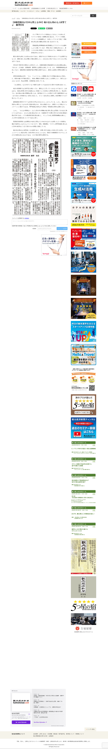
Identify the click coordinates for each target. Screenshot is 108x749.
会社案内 (58, 11)
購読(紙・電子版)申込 (73, 3)
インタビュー (30, 11)
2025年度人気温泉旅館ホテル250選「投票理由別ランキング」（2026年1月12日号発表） (86, 129)
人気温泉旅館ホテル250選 (38, 8)
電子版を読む (15, 11)
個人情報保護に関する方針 (40, 736)
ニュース (23, 11)
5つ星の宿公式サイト (52, 8)
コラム (37, 11)
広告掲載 (50, 734)
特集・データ (51, 11)
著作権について (70, 734)
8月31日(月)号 (76, 57)
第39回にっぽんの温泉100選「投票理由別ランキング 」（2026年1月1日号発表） (86, 114)
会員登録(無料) (89, 43)
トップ (14, 8)
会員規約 (51, 736)
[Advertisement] (25, 244)
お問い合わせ (42, 734)
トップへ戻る (90, 729)
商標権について (80, 734)
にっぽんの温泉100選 (23, 8)
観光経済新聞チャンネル (66, 8)
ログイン (87, 3)
